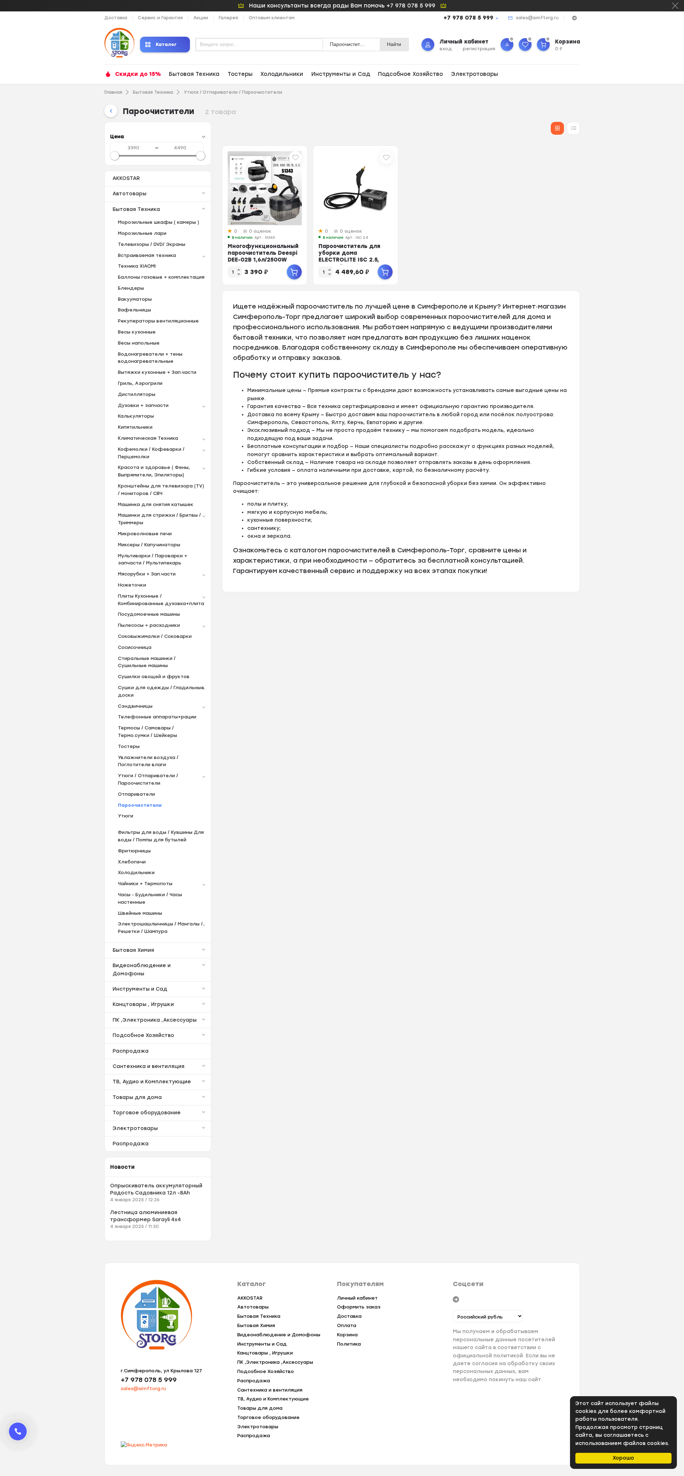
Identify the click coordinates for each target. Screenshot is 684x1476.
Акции (200, 17)
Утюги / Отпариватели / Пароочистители (233, 92)
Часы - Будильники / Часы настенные (150, 898)
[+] (294, 271)
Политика (349, 1344)
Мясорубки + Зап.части (147, 574)
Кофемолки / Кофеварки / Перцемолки (151, 453)
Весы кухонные (137, 332)
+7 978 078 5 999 (468, 18)
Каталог (166, 44)
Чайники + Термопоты (145, 883)
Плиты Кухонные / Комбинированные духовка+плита (161, 599)
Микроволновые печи (145, 533)
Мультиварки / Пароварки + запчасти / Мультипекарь (152, 559)
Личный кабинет (357, 1298)
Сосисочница (134, 647)
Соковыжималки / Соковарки (155, 636)
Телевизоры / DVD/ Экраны (151, 244)
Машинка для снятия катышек (155, 504)
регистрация (479, 48)
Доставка (115, 17)
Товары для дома (137, 1097)
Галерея (228, 17)
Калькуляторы (136, 416)
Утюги (125, 816)
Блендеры (131, 288)
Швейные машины (140, 913)
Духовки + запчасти (143, 405)
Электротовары (474, 74)
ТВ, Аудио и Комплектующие (152, 1082)
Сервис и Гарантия (160, 17)
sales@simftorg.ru (537, 17)
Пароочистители (140, 805)
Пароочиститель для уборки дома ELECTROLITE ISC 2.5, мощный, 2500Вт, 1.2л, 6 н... (354, 260)
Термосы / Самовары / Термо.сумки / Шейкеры (147, 731)
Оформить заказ (358, 1307)
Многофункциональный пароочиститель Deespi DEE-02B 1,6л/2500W (263, 253)
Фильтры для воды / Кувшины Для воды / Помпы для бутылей (161, 836)
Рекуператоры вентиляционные (158, 321)
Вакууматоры (135, 299)
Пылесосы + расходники (149, 625)
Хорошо (623, 1458)
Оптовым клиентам (272, 17)
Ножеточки (132, 585)
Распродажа (131, 1051)
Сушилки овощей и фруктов (154, 676)
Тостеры (240, 74)
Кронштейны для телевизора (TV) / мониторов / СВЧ (161, 489)
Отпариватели (136, 794)
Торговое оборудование (147, 1113)
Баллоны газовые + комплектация (161, 277)
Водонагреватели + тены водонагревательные (150, 357)
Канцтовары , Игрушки (143, 1004)
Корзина (347, 1334)
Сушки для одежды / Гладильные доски (161, 691)
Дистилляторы (136, 394)
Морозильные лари (142, 233)
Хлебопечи (132, 862)
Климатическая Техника (148, 438)
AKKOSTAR (126, 178)
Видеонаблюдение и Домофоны (142, 969)
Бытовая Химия (133, 950)
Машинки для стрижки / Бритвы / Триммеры (159, 518)
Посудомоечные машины (149, 614)
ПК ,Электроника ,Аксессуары (155, 1020)
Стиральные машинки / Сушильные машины (147, 662)
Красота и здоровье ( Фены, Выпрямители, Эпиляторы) (154, 471)
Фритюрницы (134, 850)
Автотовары (129, 194)
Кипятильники (135, 427)
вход (446, 48)
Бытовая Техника (194, 74)
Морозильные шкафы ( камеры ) (158, 222)
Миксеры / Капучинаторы (149, 544)
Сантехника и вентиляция (149, 1066)
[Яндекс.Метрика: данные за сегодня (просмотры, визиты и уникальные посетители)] (144, 1445)
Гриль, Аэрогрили (140, 383)
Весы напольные (139, 343)
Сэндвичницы (135, 706)
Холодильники (281, 74)
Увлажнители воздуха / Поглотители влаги (148, 761)
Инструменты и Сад (340, 74)
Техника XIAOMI (137, 266)
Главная (113, 92)
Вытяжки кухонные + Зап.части (157, 372)
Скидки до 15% (138, 74)
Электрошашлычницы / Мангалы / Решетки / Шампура (160, 927)
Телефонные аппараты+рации (157, 716)
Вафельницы (134, 310)
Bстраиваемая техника (147, 255)
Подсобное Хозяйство (410, 74)
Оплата (346, 1325)
